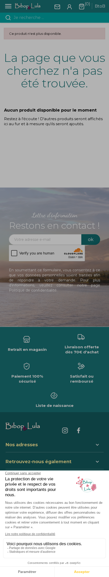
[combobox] (57, 18)
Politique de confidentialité (33, 290)
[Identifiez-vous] (69, 6)
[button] (55, 462)
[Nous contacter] (57, 6)
